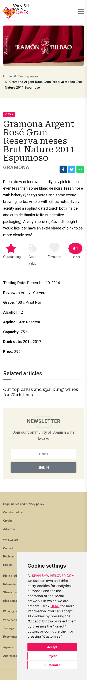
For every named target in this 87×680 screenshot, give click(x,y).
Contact (8, 548)
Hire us (7, 565)
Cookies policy (13, 512)
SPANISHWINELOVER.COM (53, 575)
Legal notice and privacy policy (23, 504)
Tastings (8, 628)
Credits (7, 520)
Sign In (43, 467)
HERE (54, 606)
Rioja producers (13, 575)
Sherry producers (14, 592)
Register (8, 556)
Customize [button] (52, 665)
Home (7, 76)
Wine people (11, 620)
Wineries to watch (14, 611)
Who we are (10, 539)
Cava (9, 114)
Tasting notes (28, 76)
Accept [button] (52, 647)
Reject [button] (52, 656)
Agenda (8, 647)
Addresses (10, 655)
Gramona (16, 167)
